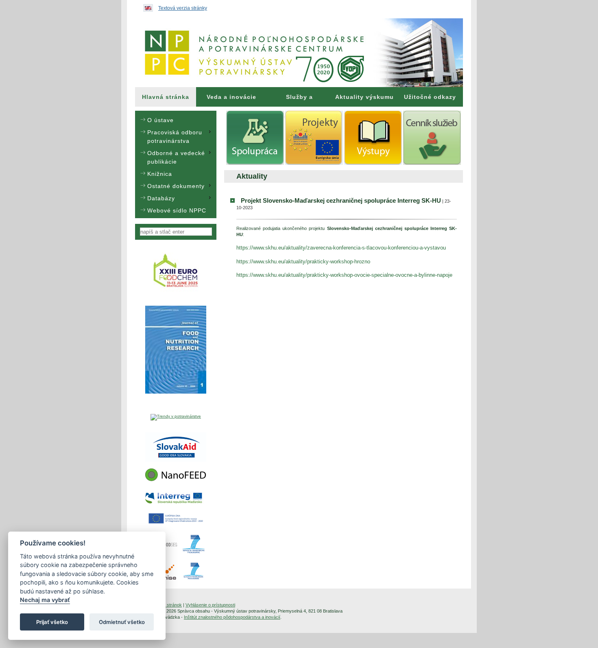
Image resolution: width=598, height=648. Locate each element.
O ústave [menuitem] (160, 120)
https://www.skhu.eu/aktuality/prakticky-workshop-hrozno (303, 261)
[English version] (146, 6)
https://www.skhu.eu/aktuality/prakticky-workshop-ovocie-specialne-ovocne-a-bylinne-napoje (344, 275)
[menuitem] (165, 97)
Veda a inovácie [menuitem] (231, 97)
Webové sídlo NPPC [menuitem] (176, 210)
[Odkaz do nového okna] (176, 291)
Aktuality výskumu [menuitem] (364, 97)
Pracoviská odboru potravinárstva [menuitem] (174, 136)
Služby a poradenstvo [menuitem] (299, 100)
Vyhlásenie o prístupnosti (210, 604)
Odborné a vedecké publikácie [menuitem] (176, 157)
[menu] (176, 164)
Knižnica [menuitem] (159, 174)
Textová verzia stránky (182, 8)
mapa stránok (168, 604)
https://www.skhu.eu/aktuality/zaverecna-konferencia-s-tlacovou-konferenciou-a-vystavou (341, 248)
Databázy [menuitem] (161, 198)
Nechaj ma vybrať (45, 600)
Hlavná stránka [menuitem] (165, 97)
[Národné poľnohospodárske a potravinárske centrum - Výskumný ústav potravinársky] (299, 52)
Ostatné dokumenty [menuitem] (176, 186)
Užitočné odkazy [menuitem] (430, 97)
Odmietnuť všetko (122, 622)
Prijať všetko (52, 622)
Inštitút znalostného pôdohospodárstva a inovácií (232, 617)
